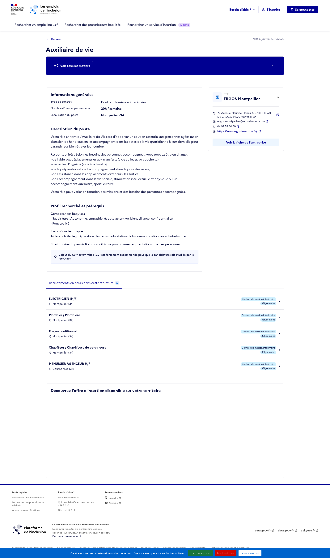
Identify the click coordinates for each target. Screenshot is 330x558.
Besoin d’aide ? (240, 9)
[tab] (84, 283)
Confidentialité (198, 548)
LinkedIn (113, 498)
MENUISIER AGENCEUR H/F (69, 363)
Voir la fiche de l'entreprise (246, 142)
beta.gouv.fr (263, 531)
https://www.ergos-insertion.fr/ (237, 131)
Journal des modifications (25, 510)
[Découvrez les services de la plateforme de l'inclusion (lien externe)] (29, 529)
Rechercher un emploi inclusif (36, 24)
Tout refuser (226, 553)
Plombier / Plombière (64, 315)
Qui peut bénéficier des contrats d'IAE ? (76, 504)
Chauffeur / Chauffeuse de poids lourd (78, 347)
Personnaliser (250, 553)
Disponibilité (65, 510)
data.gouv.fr (286, 531)
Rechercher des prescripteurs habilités (93, 24)
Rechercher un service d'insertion (158, 24)
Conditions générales (174, 548)
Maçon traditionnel (63, 331)
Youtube (113, 503)
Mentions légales (150, 548)
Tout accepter (200, 553)
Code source (64, 548)
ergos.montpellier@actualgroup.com (241, 121)
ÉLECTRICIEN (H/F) (63, 298)
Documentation (67, 497)
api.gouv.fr (308, 531)
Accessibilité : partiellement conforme (32, 548)
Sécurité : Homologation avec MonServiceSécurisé (106, 548)
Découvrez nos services (65, 536)
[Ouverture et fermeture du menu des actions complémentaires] (273, 65)
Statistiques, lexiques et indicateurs (229, 548)
